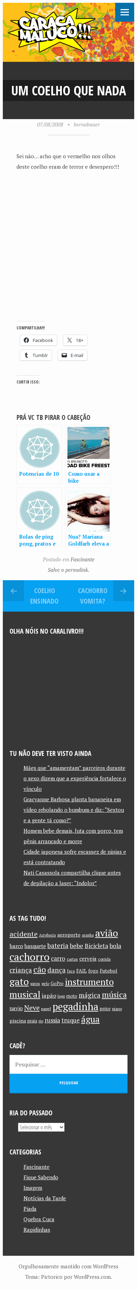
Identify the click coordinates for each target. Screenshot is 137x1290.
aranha (88, 935)
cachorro (29, 956)
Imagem (33, 1187)
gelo (45, 983)
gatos (35, 983)
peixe (105, 1009)
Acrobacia (47, 935)
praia (32, 1021)
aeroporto (68, 934)
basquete (35, 946)
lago (61, 996)
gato (19, 981)
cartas (72, 959)
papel (46, 1008)
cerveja (88, 958)
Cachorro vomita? (92, 596)
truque (70, 1020)
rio (41, 1020)
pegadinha (75, 1006)
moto (71, 996)
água (90, 1019)
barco (16, 945)
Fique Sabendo (41, 1177)
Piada (30, 1208)
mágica (89, 995)
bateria (57, 945)
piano (117, 1008)
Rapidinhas (37, 1229)
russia (52, 1020)
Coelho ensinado (44, 596)
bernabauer (87, 124)
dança (56, 970)
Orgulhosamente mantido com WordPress (68, 1266)
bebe (76, 946)
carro (58, 958)
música (114, 994)
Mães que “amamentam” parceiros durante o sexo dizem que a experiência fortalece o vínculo (75, 778)
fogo (93, 971)
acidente (23, 934)
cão (39, 969)
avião (106, 932)
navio (16, 1008)
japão (49, 995)
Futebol (108, 970)
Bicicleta (96, 946)
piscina (17, 1020)
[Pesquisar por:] (68, 1064)
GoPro (57, 983)
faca (71, 971)
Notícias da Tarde (45, 1198)
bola (115, 946)
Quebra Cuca (39, 1219)
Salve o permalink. (68, 569)
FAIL (81, 970)
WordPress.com (92, 1276)
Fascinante (82, 559)
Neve (32, 1007)
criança (20, 970)
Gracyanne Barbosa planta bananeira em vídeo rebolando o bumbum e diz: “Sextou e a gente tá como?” (74, 810)
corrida (104, 959)
